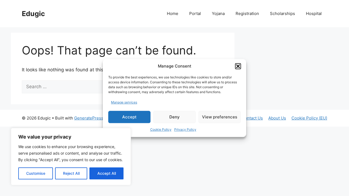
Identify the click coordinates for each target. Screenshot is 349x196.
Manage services (124, 102)
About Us (277, 118)
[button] (238, 66)
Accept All (106, 173)
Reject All (71, 173)
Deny (174, 117)
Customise (35, 173)
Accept (129, 117)
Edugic (33, 14)
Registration (247, 13)
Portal (195, 13)
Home (172, 13)
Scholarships (282, 13)
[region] (71, 156)
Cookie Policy (161, 129)
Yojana (218, 13)
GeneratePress (88, 118)
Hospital (314, 13)
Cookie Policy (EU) (309, 118)
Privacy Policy (185, 129)
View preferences (219, 117)
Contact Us (252, 118)
